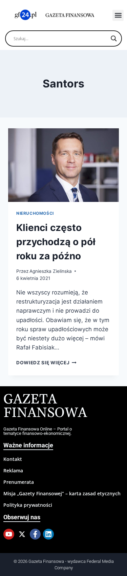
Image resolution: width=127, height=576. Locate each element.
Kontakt (12, 459)
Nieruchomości (35, 213)
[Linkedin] (48, 534)
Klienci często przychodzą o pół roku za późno (56, 242)
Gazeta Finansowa (45, 406)
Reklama (13, 470)
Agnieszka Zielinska (50, 271)
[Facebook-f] (35, 534)
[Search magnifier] (114, 38)
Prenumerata (18, 482)
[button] (118, 15)
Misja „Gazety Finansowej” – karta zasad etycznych (62, 493)
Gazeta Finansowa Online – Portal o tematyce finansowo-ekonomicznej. (37, 431)
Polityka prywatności (27, 505)
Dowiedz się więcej (46, 362)
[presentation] (63, 165)
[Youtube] (8, 534)
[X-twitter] (22, 534)
